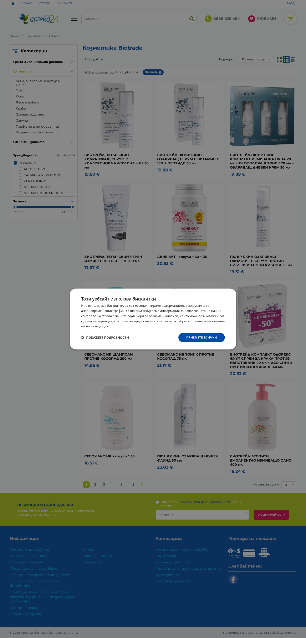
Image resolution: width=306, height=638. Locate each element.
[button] (105, 337)
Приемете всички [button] (201, 337)
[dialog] (153, 319)
